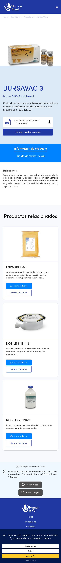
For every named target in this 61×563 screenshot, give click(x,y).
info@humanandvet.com (33, 467)
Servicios (30, 527)
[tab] (30, 147)
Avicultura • (29, 17)
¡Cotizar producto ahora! (28, 132)
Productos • (16, 17)
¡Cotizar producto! (18, 286)
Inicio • (6, 17)
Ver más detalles (19, 293)
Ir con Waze (32, 485)
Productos (30, 522)
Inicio (30, 517)
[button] (56, 7)
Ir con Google (32, 493)
